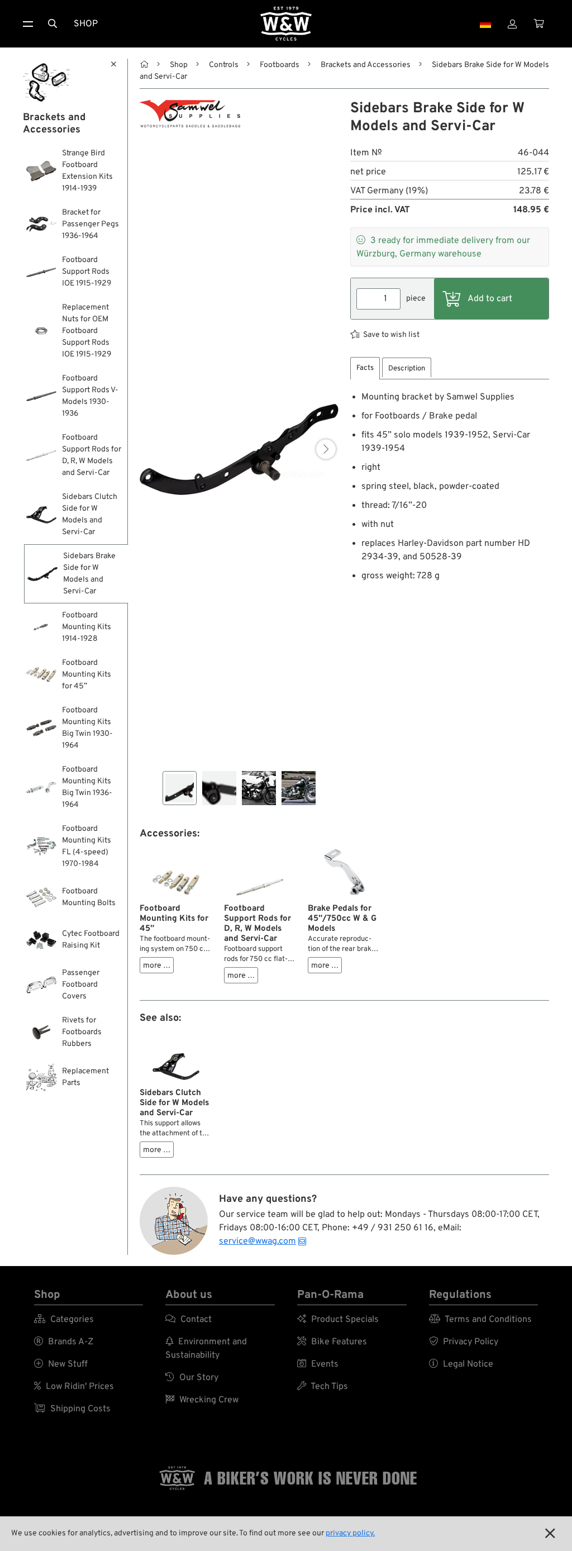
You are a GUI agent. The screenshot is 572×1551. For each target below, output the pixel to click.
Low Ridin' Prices (74, 1386)
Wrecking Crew (202, 1400)
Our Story (191, 1377)
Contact (188, 1319)
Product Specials (338, 1319)
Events (318, 1364)
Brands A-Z (63, 1342)
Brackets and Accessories (366, 65)
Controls (224, 65)
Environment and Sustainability (206, 1348)
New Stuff (61, 1364)
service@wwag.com (257, 1241)
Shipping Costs (72, 1409)
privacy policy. (350, 1533)
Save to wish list (391, 335)
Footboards (279, 65)
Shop (86, 24)
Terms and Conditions (480, 1319)
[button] (326, 449)
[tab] (365, 368)
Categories (64, 1319)
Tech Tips (322, 1386)
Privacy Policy (463, 1342)
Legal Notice (461, 1364)
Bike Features (332, 1342)
